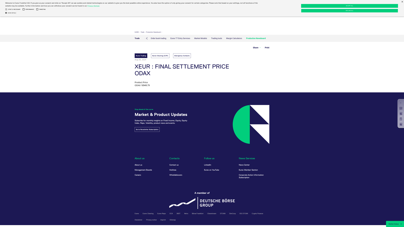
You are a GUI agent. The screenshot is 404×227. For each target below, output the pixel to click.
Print (267, 47)
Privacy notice (151, 220)
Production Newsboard (153, 32)
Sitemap (173, 220)
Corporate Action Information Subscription (251, 176)
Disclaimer (139, 220)
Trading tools (216, 38)
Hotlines (172, 170)
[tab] (141, 56)
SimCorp (232, 213)
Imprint (163, 220)
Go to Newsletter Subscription (147, 129)
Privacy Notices (93, 6)
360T (179, 213)
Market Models (200, 38)
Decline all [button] (349, 10)
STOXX (223, 213)
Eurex (137, 32)
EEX (171, 213)
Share (256, 47)
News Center (244, 165)
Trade (142, 32)
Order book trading (158, 38)
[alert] (202, 8)
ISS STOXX (244, 213)
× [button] (402, 2)
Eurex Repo (161, 213)
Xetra (186, 213)
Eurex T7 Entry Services (180, 38)
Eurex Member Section (248, 170)
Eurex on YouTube (211, 170)
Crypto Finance (257, 213)
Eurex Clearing (148, 213)
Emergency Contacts (182, 56)
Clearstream (212, 213)
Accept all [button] (349, 5)
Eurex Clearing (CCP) (160, 56)
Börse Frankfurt (198, 213)
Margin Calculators (234, 38)
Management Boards (143, 170)
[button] (6, 9)
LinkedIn (207, 165)
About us (138, 165)
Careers (138, 175)
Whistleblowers (175, 175)
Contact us (174, 165)
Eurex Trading (141, 56)
